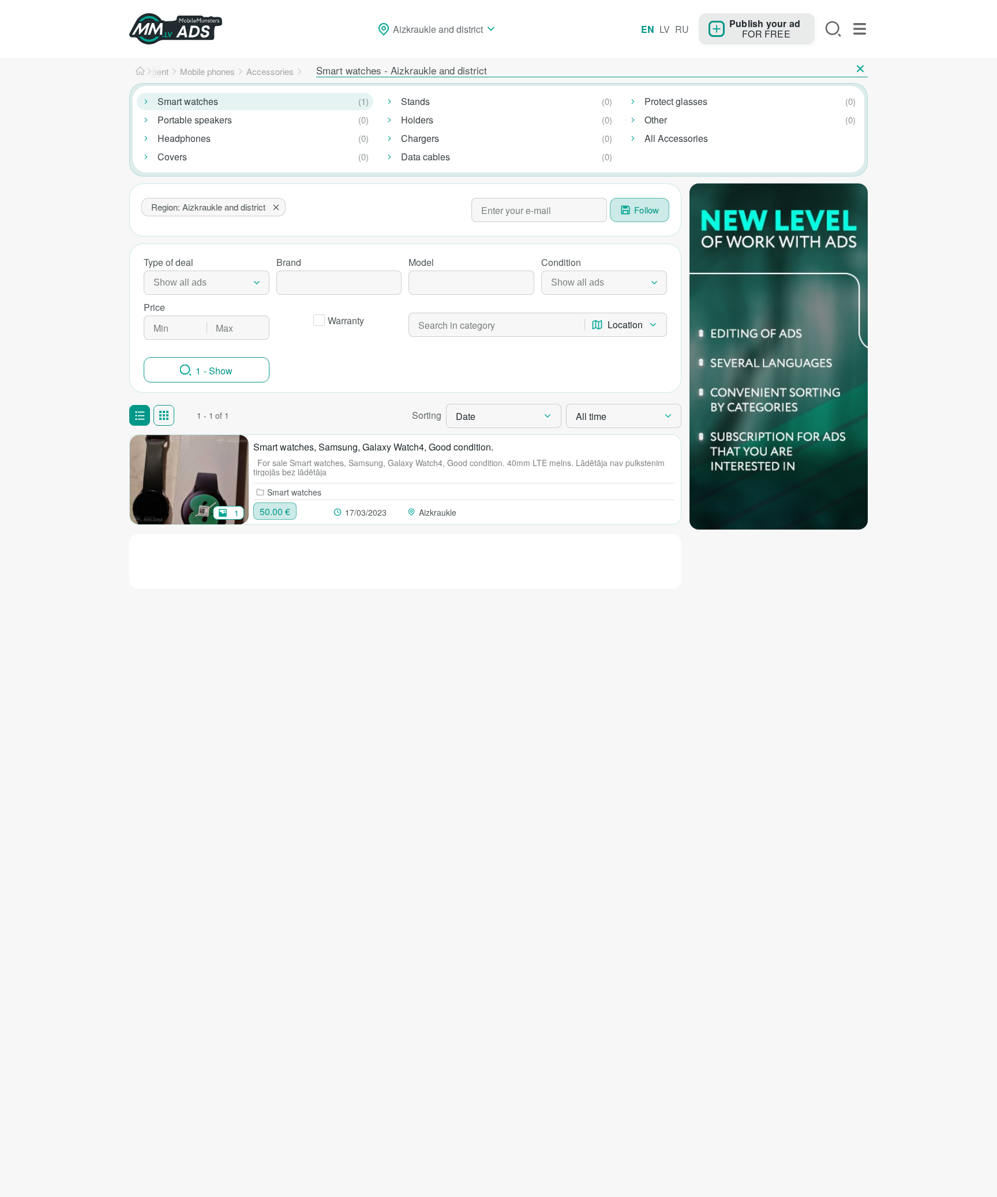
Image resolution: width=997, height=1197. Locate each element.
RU (682, 29)
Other (655, 119)
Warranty (346, 320)
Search (833, 29)
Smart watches (188, 101)
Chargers (420, 138)
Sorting (426, 415)
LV (664, 29)
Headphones (184, 138)
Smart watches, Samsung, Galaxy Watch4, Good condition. (373, 446)
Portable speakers (195, 119)
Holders (417, 119)
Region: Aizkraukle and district (208, 207)
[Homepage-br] (140, 71)
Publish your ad (764, 23)
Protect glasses (675, 101)
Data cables (425, 156)
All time (591, 416)
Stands (415, 101)
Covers (172, 156)
